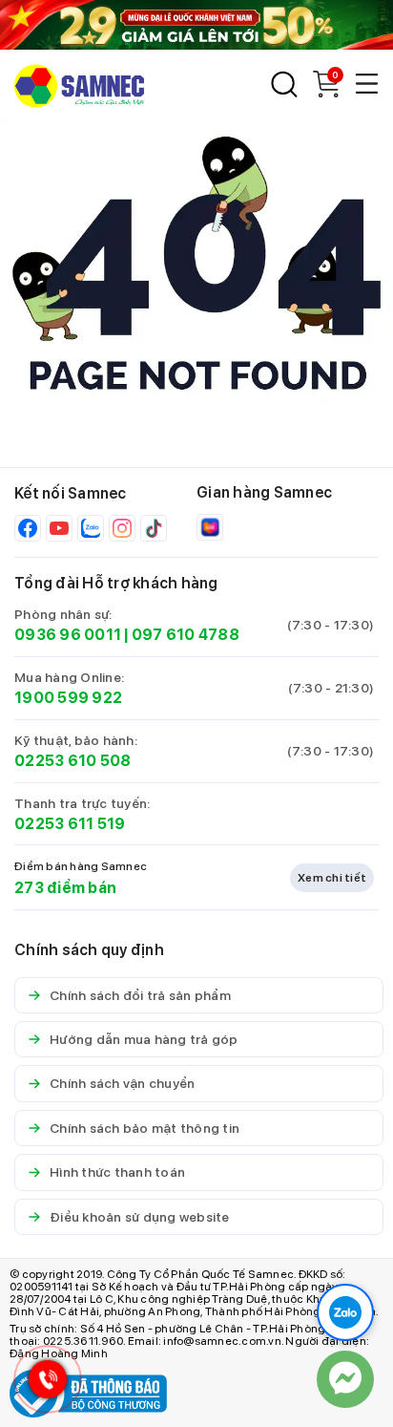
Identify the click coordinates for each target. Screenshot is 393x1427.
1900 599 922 (68, 698)
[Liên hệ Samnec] (345, 1379)
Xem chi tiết (332, 877)
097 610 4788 (185, 635)
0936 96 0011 (67, 635)
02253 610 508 (72, 761)
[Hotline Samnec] (43, 1383)
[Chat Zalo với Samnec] (345, 1312)
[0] (326, 92)
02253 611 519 (69, 824)
